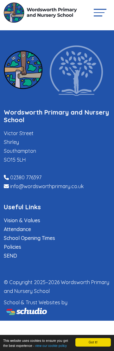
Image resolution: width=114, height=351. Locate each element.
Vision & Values (22, 220)
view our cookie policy (51, 345)
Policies (12, 247)
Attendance (17, 229)
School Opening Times (29, 238)
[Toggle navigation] (100, 12)
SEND (10, 256)
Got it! (93, 342)
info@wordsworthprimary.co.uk (47, 186)
